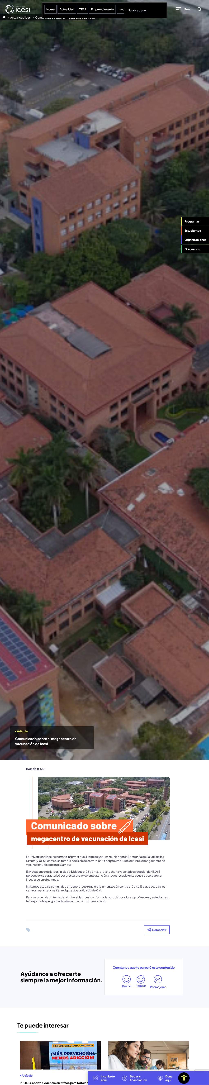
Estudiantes (193, 230)
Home (50, 9)
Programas (192, 221)
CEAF (82, 9)
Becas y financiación (138, 1078)
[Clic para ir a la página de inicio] (17, 9)
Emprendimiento (102, 9)
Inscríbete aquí (108, 1078)
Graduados (192, 249)
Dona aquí (168, 1078)
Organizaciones (195, 239)
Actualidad (66, 9)
